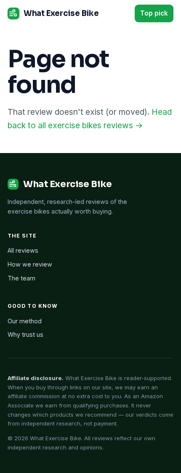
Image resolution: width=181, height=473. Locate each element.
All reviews (23, 250)
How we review (30, 264)
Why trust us (25, 334)
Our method (25, 321)
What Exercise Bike (61, 13)
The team (21, 278)
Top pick (154, 13)
